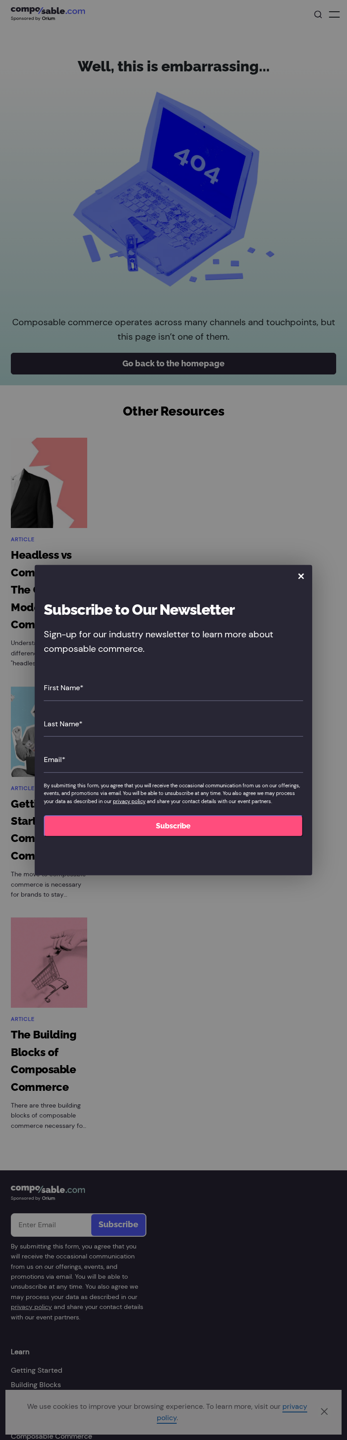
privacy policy (129, 801)
